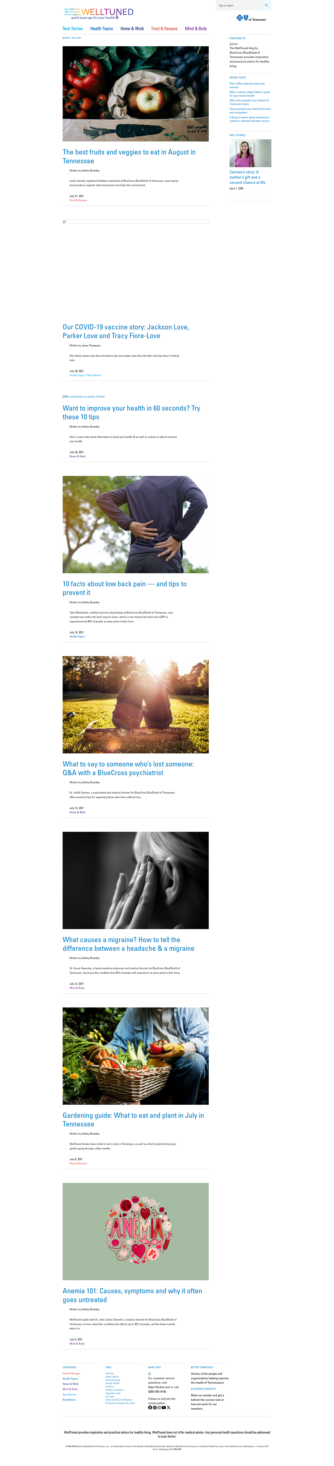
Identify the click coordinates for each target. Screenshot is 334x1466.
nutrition (109, 1386)
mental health (112, 1383)
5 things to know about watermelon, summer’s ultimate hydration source (250, 119)
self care (109, 1396)
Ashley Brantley (91, 170)
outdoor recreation (114, 1389)
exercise (109, 1373)
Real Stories (73, 28)
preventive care (113, 1393)
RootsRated (69, 1399)
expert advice (112, 1376)
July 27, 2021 (77, 196)
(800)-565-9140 (157, 1391)
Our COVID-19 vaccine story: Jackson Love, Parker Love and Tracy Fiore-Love (126, 331)
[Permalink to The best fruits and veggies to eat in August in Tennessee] (136, 140)
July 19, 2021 (77, 632)
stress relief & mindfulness (118, 1399)
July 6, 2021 (76, 1159)
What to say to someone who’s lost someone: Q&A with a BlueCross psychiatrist (128, 768)
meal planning (112, 1379)
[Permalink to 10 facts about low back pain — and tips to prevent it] (136, 572)
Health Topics (101, 28)
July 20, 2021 (77, 452)
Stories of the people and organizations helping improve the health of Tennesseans (210, 1378)
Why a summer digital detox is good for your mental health (250, 93)
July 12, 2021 (77, 983)
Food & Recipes (164, 28)
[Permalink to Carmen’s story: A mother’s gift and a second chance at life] (250, 153)
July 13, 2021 (77, 808)
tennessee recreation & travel (120, 1402)
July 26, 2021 (77, 371)
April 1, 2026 (236, 188)
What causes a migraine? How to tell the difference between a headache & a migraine (128, 943)
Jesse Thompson (91, 345)
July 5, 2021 (76, 1339)
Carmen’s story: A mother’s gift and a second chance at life (247, 177)
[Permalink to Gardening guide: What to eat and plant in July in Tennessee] (136, 1103)
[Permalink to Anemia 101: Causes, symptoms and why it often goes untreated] (136, 1279)
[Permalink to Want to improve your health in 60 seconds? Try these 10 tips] (84, 396)
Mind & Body (196, 28)
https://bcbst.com (159, 1387)
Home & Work (132, 28)
